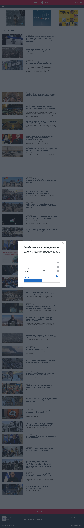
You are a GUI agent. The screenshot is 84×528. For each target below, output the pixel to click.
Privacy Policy (49, 284)
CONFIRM (33, 280)
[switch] (57, 262)
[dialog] (42, 264)
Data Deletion (35, 284)
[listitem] (42, 260)
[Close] (63, 243)
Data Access (42, 284)
